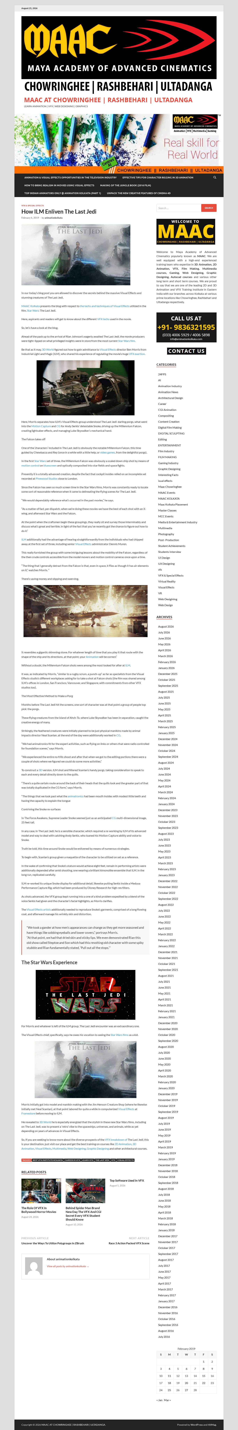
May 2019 (164, 1135)
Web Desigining (167, 599)
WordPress (197, 1424)
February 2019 (167, 1153)
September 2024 (168, 756)
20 (186, 1383)
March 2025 (165, 721)
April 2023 (164, 857)
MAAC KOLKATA (169, 498)
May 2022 (164, 922)
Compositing (166, 415)
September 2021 (168, 969)
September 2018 (168, 1182)
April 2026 (164, 650)
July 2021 (164, 981)
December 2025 (167, 673)
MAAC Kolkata (30, 306)
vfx (160, 569)
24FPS (162, 374)
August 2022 (166, 904)
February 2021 (167, 1011)
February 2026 (167, 662)
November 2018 (168, 1171)
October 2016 (166, 1319)
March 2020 (165, 1076)
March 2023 (165, 863)
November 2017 (168, 1242)
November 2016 (168, 1313)
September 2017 (168, 1253)
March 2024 (165, 792)
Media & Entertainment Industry (177, 522)
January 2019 (166, 1159)
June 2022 (164, 916)
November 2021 (168, 957)
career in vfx (72, 1160)
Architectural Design (170, 397)
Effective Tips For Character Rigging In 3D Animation (157, 177)
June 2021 (164, 987)
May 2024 (164, 780)
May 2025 (164, 709)
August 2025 (166, 691)
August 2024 (166, 762)
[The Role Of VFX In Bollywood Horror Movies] (41, 1192)
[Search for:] (186, 208)
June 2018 (164, 1200)
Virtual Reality (166, 581)
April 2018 (164, 1212)
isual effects (165, 480)
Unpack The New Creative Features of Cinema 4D (139, 193)
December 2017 (167, 1236)
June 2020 (164, 1058)
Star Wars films (120, 1034)
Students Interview (169, 551)
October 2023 (166, 821)
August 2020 (166, 1046)
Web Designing (76, 1148)
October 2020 (166, 1034)
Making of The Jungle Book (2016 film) (125, 185)
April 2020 (164, 1070)
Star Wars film (126, 340)
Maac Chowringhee (170, 486)
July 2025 (164, 697)
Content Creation (168, 421)
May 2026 (164, 644)
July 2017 (164, 1265)
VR (160, 593)
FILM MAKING (167, 457)
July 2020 (164, 1052)
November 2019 (168, 1100)
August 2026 (166, 626)
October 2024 (166, 750)
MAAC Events (166, 492)
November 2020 (168, 1029)
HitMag (212, 1424)
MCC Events (165, 516)
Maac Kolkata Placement (173, 504)
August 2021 (166, 975)
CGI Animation (167, 409)
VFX (113, 1160)
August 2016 (166, 1330)
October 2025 (166, 679)
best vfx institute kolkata (48, 1160)
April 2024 (164, 786)
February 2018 (167, 1224)
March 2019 (165, 1147)
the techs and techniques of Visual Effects (104, 306)
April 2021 (164, 999)
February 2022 (167, 940)
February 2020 (167, 1082)
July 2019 (164, 1123)
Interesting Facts (168, 474)
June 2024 (164, 774)
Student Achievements (171, 545)
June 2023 (164, 845)
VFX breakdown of (116, 1139)
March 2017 (165, 1289)
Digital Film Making (170, 427)
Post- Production (168, 540)
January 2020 (166, 1088)
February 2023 (167, 869)
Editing (162, 439)
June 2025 (164, 703)
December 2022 (167, 881)
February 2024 (167, 798)
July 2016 (164, 1336)
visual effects (125, 1160)
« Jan (159, 1400)
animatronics (75, 796)
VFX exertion (137, 353)
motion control (30, 465)
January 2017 (166, 1301)
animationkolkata (54, 217)
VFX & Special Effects (32, 205)
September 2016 (168, 1324)
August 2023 (166, 833)
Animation (92, 656)
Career (162, 403)
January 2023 (166, 875)
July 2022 (164, 910)
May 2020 (164, 1064)
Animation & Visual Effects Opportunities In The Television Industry (70, 177)
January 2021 (166, 1017)
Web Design (165, 605)
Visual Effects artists (38, 909)
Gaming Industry (168, 463)
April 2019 (164, 1141)
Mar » (167, 1400)
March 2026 (165, 656)
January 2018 (166, 1230)
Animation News (168, 392)
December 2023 (167, 810)
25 (169, 1390)
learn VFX (87, 1160)
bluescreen (50, 465)
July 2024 (164, 768)
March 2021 (165, 1005)
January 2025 (166, 733)
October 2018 (166, 1176)
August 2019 (166, 1117)
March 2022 (165, 934)
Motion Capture (41, 426)
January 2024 (166, 804)
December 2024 (167, 739)
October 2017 (166, 1247)
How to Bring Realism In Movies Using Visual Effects (59, 185)
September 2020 (168, 1040)
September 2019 (168, 1111)
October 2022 (166, 892)
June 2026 (164, 638)
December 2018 (167, 1165)
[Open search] (214, 178)
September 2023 (168, 827)
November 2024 (168, 744)
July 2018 (164, 1194)
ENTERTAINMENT (169, 445)
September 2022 (168, 898)
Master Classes (167, 510)
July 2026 (164, 632)
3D (40, 770)
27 (186, 1390)
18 (169, 1383)
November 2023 (168, 815)
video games (107, 452)
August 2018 (166, 1188)
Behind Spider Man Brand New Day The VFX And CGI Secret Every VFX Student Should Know (83, 1213)
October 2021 (166, 963)
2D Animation (123, 1144)
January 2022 (166, 946)
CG (58, 426)
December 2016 (167, 1307)
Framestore (28, 1113)
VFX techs (103, 319)
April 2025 (164, 715)
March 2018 (165, 1218)
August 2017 (166, 1259)
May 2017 (164, 1277)
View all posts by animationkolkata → (68, 1266)
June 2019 (164, 1129)
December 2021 (167, 952)
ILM (23, 539)
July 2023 (164, 839)
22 (203, 1383)
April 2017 (164, 1283)
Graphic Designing (98, 1148)
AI (159, 380)
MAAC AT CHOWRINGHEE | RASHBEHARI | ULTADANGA (108, 100)
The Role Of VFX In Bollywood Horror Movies (38, 1210)
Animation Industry (170, 386)
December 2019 (167, 1094)
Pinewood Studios (46, 478)
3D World (48, 349)
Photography (166, 534)
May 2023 (164, 851)
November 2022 (168, 886)
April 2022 (164, 928)
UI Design (164, 557)
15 (203, 1375)
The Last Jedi (102, 1160)
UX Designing (166, 563)
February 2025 (167, 727)
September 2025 (168, 685)
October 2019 (166, 1105)
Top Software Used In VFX (127, 1180)
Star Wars (33, 310)
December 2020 (167, 1023)
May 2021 (164, 993)
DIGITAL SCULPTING (171, 433)
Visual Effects (108, 349)
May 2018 (164, 1206)
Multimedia (59, 1148)
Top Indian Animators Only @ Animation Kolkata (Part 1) (62, 193)
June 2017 (164, 1271)
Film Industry (166, 451)
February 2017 (167, 1295)
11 (169, 1375)
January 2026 (166, 667)
